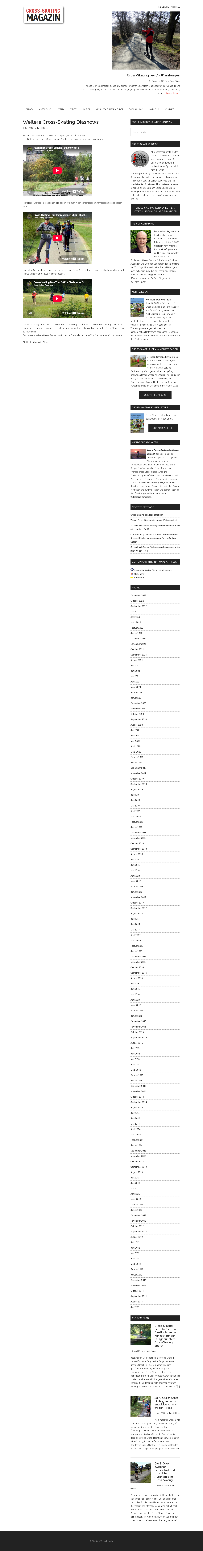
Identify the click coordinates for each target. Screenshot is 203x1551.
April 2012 (135, 1258)
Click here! (139, 574)
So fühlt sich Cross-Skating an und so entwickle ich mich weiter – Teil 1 (167, 1402)
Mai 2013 (135, 1188)
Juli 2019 (134, 795)
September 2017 (138, 908)
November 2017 (138, 897)
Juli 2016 (134, 983)
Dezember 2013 (138, 1150)
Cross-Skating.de (49, 15)
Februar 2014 (136, 1140)
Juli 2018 (134, 859)
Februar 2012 (136, 1269)
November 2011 (138, 1285)
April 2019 (135, 811)
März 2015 (135, 1070)
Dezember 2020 (138, 703)
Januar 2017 (136, 951)
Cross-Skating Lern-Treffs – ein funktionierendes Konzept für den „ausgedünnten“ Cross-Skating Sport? (154, 538)
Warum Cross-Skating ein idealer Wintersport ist (153, 520)
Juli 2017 (134, 919)
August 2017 (136, 913)
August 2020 (136, 725)
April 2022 (135, 617)
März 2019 (135, 816)
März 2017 (135, 940)
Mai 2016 (135, 994)
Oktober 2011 (137, 1291)
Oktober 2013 (137, 1161)
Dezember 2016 (138, 956)
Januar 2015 (136, 1080)
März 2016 (135, 1005)
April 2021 (135, 681)
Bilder (45, 342)
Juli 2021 (134, 665)
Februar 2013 (136, 1204)
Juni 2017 (135, 924)
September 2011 (138, 1296)
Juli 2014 (134, 1113)
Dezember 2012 (138, 1215)
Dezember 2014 (138, 1086)
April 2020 (135, 746)
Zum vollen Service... (155, 395)
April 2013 (135, 1194)
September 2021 (138, 654)
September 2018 (138, 849)
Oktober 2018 (137, 843)
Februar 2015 (136, 1075)
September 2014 (138, 1102)
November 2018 (138, 838)
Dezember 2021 (138, 638)
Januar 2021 (136, 698)
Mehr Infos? (160, 274)
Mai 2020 (135, 741)
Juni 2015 (135, 1053)
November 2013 (138, 1156)
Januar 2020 (136, 762)
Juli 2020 (134, 730)
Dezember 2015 (138, 1021)
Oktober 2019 (137, 778)
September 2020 (138, 719)
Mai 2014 (135, 1123)
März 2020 (135, 751)
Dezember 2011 (138, 1280)
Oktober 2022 (137, 601)
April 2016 (135, 999)
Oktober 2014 (137, 1097)
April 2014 (135, 1129)
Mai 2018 (135, 870)
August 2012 (136, 1237)
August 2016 (136, 978)
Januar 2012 (136, 1274)
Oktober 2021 (137, 649)
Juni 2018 (135, 865)
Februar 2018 (136, 886)
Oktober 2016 (137, 967)
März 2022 (135, 622)
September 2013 (138, 1167)
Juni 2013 (135, 1183)
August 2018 (136, 854)
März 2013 (135, 1199)
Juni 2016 (135, 989)
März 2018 (135, 881)
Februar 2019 (136, 822)
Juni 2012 (135, 1247)
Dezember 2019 (138, 768)
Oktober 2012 (137, 1226)
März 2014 (135, 1134)
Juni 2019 (135, 800)
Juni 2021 (135, 671)
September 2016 (138, 973)
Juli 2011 (134, 1307)
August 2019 (136, 789)
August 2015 (136, 1043)
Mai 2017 (135, 929)
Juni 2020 (135, 735)
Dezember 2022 (138, 595)
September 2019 (138, 784)
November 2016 (138, 962)
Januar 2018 (136, 892)
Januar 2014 (136, 1145)
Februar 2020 (136, 757)
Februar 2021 (136, 692)
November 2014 (138, 1091)
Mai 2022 (135, 611)
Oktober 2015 (137, 1032)
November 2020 (138, 708)
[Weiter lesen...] (173, 93)
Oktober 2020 (137, 714)
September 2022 (138, 606)
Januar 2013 (136, 1210)
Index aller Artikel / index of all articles (153, 570)
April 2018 (135, 875)
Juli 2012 (134, 1242)
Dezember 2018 (138, 832)
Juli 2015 (134, 1048)
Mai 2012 (135, 1253)
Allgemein (37, 342)
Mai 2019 (135, 805)
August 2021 (136, 660)
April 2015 (135, 1064)
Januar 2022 (136, 633)
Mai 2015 (135, 1059)
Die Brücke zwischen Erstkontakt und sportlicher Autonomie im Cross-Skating (165, 1472)
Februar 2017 (136, 946)
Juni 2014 (135, 1118)
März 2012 (135, 1264)
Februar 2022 (136, 627)
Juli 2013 (134, 1177)
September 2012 (138, 1231)
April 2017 (135, 935)
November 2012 (138, 1221)
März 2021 (135, 687)
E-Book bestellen (163, 428)
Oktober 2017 (137, 902)
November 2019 (138, 773)
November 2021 (138, 644)
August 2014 (136, 1107)
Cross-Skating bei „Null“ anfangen (153, 75)
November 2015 (138, 1026)
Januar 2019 (136, 827)
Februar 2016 (136, 1010)
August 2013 (136, 1172)
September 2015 (138, 1037)
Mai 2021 (135, 676)
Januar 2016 (136, 1016)
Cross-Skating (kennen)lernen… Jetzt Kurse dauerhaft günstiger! (155, 210)
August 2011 (136, 1301)
